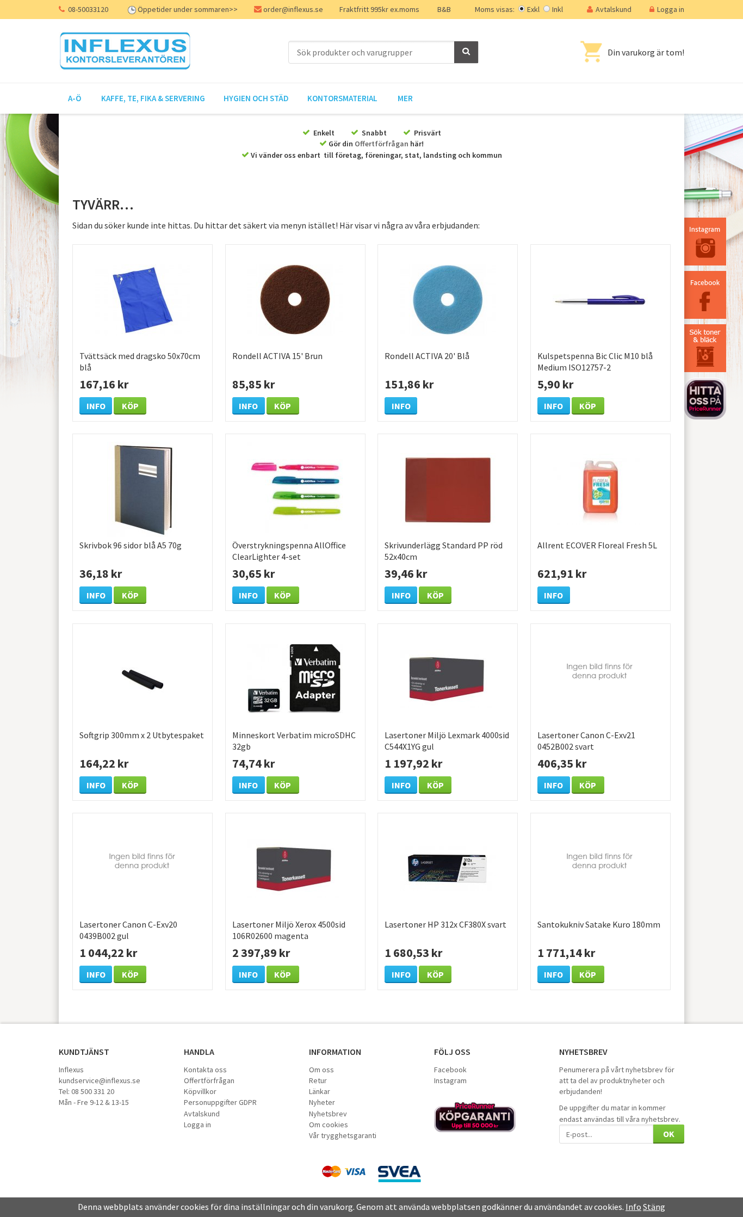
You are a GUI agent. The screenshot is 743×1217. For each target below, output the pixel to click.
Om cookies (328, 1124)
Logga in (670, 9)
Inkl (557, 9)
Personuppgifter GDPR (220, 1102)
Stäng (654, 1206)
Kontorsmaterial (342, 98)
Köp (130, 405)
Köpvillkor (200, 1091)
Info (96, 405)
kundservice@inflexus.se (99, 1080)
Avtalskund (613, 9)
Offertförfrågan (381, 144)
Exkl (533, 9)
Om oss (321, 1069)
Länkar (319, 1091)
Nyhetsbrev (328, 1114)
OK (668, 1133)
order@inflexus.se (293, 9)
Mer (405, 98)
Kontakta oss (205, 1069)
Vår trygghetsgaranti (342, 1135)
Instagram (450, 1080)
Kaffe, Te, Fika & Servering (153, 98)
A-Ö (74, 98)
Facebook (450, 1069)
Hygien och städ (256, 98)
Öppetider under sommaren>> (188, 9)
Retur (318, 1080)
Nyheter (322, 1102)
